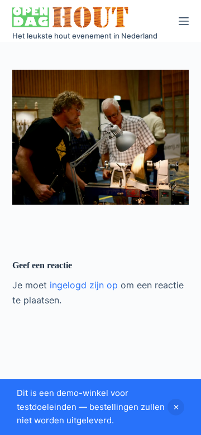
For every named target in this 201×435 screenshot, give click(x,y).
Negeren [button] (176, 407)
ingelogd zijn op (84, 285)
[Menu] (184, 21)
